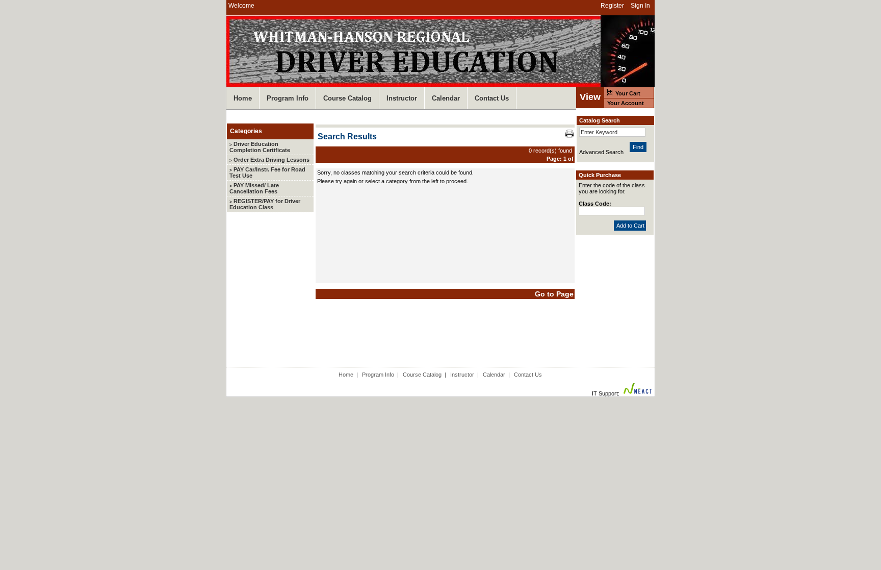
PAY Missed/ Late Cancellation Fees (254, 188)
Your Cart (627, 93)
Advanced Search (601, 152)
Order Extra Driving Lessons (269, 160)
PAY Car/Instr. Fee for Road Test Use (267, 172)
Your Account (625, 103)
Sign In (640, 5)
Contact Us (528, 374)
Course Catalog (422, 374)
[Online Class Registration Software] (638, 393)
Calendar (494, 374)
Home (346, 374)
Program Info (378, 374)
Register (612, 5)
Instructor (462, 374)
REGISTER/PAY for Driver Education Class (264, 204)
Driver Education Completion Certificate (259, 147)
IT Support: (605, 393)
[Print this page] (569, 136)
